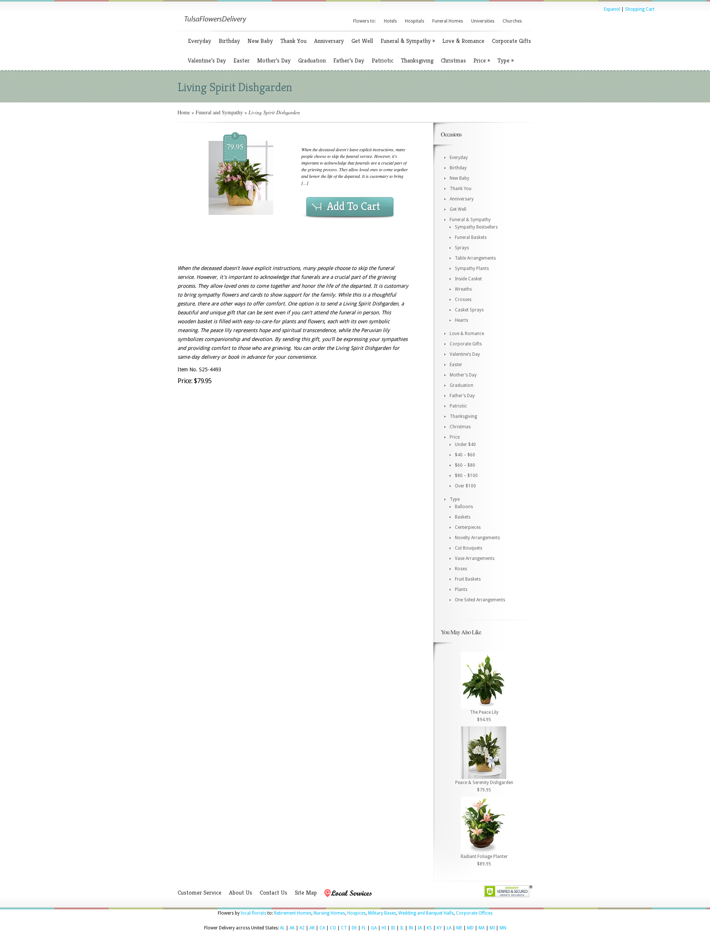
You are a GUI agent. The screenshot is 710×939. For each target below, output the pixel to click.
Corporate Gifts (511, 41)
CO (333, 927)
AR (312, 927)
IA (420, 927)
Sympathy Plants (472, 268)
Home (184, 112)
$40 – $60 (465, 454)
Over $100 (465, 486)
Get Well (362, 41)
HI (384, 927)
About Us (240, 892)
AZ (302, 927)
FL (364, 927)
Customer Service (200, 892)
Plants (461, 589)
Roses (461, 568)
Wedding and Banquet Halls (426, 913)
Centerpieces (468, 527)
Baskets (462, 517)
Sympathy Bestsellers (476, 227)
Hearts (461, 320)
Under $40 (465, 444)
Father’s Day (348, 60)
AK (292, 927)
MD (470, 927)
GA (374, 927)
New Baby (260, 41)
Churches (512, 21)
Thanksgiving (417, 60)
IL (402, 927)
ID (393, 927)
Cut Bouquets (468, 548)
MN (503, 927)
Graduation (312, 60)
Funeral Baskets (471, 237)
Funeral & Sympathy (408, 41)
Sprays (462, 247)
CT (344, 927)
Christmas (453, 60)
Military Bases (382, 913)
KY (439, 927)
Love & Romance (463, 41)
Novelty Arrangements (477, 537)
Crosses (463, 299)
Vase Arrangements (474, 558)
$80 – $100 (466, 475)
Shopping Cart (640, 9)
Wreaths (463, 289)
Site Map (306, 892)
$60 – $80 (465, 465)
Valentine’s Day (207, 60)
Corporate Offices (474, 913)
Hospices (356, 913)
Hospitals (414, 21)
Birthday (229, 41)
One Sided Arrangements (480, 599)
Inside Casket (468, 278)
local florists (253, 913)
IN (411, 927)
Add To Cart (353, 206)
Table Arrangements (475, 258)
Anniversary (329, 41)
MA (482, 927)
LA (449, 927)
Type (505, 60)
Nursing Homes (329, 913)
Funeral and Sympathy (219, 112)
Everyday (199, 41)
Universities (482, 21)
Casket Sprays (469, 310)
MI (492, 927)
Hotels (390, 21)
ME (459, 927)
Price (481, 60)
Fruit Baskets (468, 579)
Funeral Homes (447, 21)
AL (282, 927)
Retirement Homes (292, 913)
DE (354, 927)
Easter (241, 60)
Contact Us (273, 892)
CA (322, 927)
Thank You (293, 41)
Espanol (612, 9)
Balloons (464, 506)
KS (429, 927)
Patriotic (382, 60)
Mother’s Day (274, 60)
